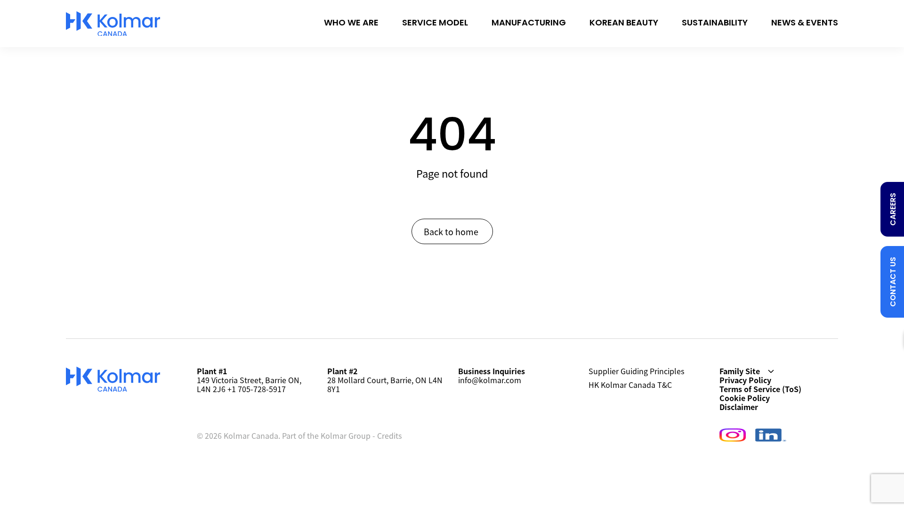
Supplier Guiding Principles (636, 372)
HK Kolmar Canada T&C (630, 385)
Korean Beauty (623, 23)
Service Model (435, 23)
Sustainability (715, 23)
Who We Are (351, 23)
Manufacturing (529, 23)
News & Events (804, 23)
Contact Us (893, 282)
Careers (893, 209)
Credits (389, 435)
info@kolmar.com (489, 380)
